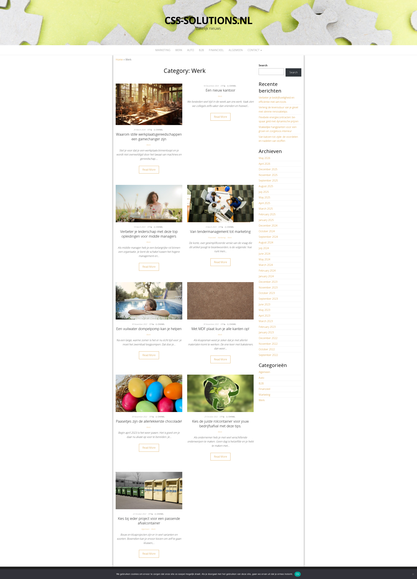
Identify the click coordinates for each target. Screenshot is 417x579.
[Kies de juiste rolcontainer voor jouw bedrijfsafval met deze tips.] (220, 393)
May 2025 (264, 197)
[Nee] (413, 574)
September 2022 (268, 355)
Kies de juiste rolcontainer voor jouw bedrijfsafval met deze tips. (220, 423)
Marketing (162, 50)
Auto (190, 50)
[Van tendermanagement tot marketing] (220, 203)
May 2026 (264, 158)
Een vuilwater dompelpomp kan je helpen (149, 328)
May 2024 (264, 259)
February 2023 (267, 327)
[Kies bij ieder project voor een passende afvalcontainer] (149, 490)
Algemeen (236, 50)
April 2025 (264, 203)
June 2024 (264, 253)
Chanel (159, 129)
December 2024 (268, 225)
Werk (178, 50)
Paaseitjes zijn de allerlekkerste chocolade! (149, 421)
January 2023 (266, 332)
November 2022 (268, 344)
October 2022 (267, 349)
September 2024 (268, 237)
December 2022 (268, 338)
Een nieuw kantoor (220, 90)
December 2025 (268, 169)
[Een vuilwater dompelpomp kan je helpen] (149, 300)
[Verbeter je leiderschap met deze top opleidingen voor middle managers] (149, 203)
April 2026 (264, 164)
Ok (297, 574)
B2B (201, 50)
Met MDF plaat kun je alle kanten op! (220, 328)
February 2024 (267, 270)
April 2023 (264, 315)
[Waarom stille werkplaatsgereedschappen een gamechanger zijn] (149, 104)
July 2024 (264, 248)
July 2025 (264, 192)
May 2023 (264, 310)
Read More (149, 169)
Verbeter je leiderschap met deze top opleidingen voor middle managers (149, 234)
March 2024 (266, 265)
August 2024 (266, 242)
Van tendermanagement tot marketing (220, 231)
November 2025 (268, 175)
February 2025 (267, 214)
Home (119, 59)
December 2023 (268, 282)
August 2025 (266, 186)
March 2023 (266, 321)
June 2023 (264, 304)
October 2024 (267, 231)
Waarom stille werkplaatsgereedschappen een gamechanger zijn (149, 136)
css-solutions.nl (208, 20)
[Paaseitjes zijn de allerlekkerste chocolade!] (149, 393)
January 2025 (266, 220)
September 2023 (268, 298)
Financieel (216, 50)
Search (263, 65)
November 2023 (268, 287)
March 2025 (266, 208)
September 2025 (268, 180)
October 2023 (267, 293)
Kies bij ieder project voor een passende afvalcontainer (149, 521)
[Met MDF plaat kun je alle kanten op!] (220, 300)
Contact (254, 50)
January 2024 (266, 276)
